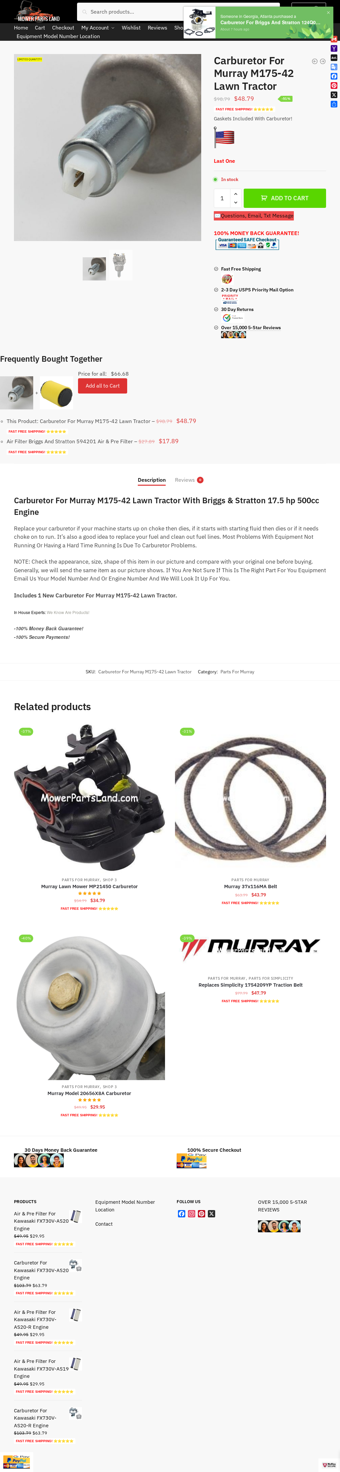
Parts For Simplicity (271, 978)
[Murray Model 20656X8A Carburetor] (89, 1004)
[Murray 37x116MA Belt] (250, 797)
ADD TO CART (289, 198)
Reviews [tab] (185, 479)
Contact (104, 1224)
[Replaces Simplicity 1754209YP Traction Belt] (250, 950)
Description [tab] (152, 479)
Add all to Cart (103, 385)
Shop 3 (110, 880)
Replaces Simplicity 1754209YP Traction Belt (251, 985)
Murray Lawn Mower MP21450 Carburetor (89, 886)
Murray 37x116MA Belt (250, 886)
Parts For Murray (237, 672)
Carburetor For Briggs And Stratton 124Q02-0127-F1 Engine (271, 22)
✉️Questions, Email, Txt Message (254, 215)
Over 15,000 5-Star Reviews (251, 328)
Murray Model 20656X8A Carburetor (89, 1093)
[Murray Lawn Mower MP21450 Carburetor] (89, 797)
